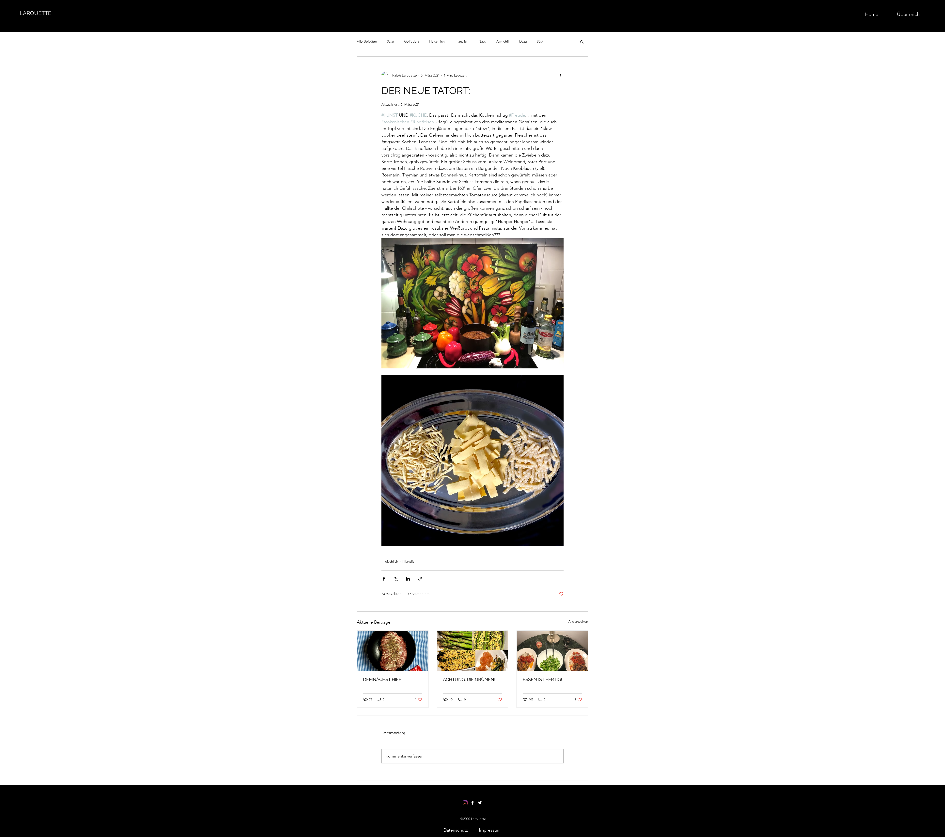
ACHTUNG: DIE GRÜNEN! (469, 679)
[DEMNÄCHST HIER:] (392, 651)
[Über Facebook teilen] (383, 578)
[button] (582, 42)
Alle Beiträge (367, 41)
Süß (540, 41)
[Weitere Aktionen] (561, 75)
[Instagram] (465, 802)
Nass (482, 41)
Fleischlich (437, 41)
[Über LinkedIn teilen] (408, 578)
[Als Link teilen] (420, 578)
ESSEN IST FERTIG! (542, 679)
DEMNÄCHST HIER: (382, 679)
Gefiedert (411, 41)
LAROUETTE (35, 13)
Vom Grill (502, 41)
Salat (390, 41)
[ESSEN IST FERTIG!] (552, 651)
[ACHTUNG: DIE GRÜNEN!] (472, 651)
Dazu (523, 41)
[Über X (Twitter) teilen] (396, 578)
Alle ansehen (578, 621)
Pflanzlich (462, 41)
